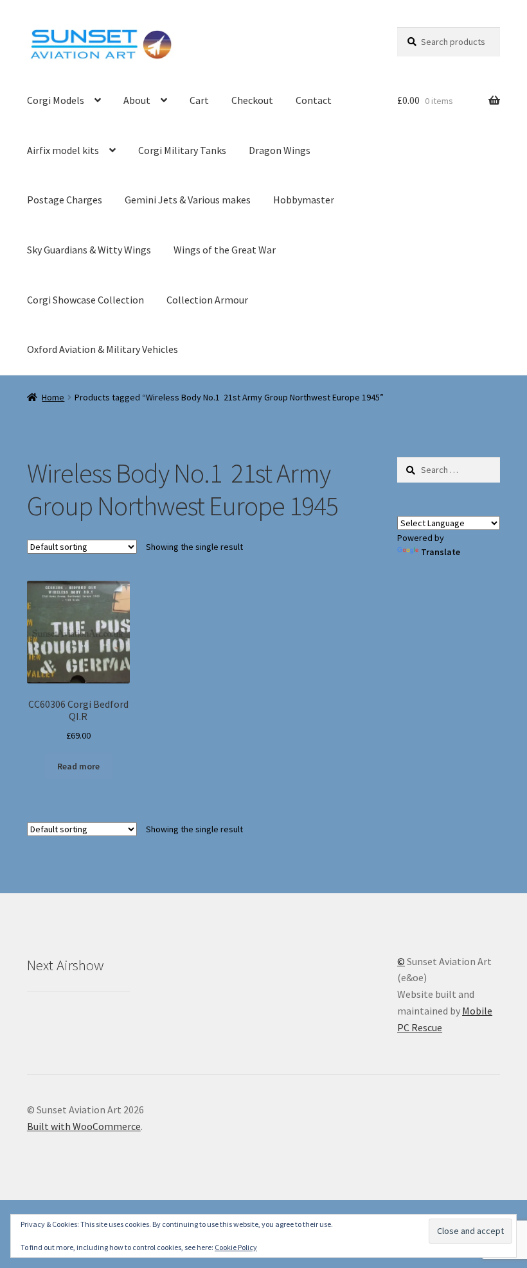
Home (53, 397)
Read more (78, 766)
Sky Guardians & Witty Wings (89, 249)
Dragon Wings (279, 150)
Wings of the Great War (225, 249)
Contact (314, 100)
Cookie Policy (236, 1247)
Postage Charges (64, 199)
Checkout (252, 100)
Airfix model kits (63, 150)
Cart (199, 100)
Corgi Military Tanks (182, 150)
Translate (440, 552)
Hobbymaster (303, 199)
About (136, 100)
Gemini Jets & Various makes (188, 199)
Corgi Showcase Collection (85, 299)
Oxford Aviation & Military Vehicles (102, 349)
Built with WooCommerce (84, 1126)
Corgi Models (55, 100)
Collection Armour (207, 299)
